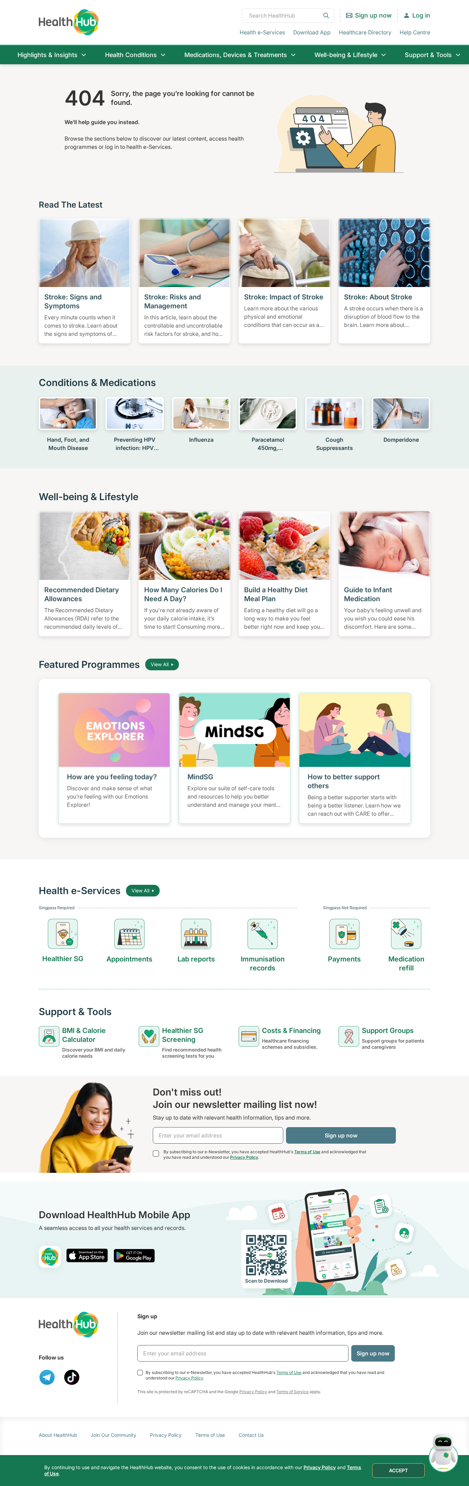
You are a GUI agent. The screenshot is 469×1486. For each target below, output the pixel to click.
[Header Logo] (69, 22)
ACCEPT (398, 1470)
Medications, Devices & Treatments (235, 54)
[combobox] (288, 15)
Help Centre (415, 32)
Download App (312, 32)
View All (160, 664)
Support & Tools (428, 54)
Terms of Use (307, 1151)
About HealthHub (58, 1435)
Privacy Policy (244, 1157)
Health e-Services (262, 32)
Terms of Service (292, 1391)
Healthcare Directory (365, 32)
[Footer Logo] (69, 1325)
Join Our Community (113, 1435)
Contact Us (251, 1435)
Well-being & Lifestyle (345, 54)
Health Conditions (131, 54)
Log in (421, 15)
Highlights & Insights (48, 54)
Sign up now (373, 15)
